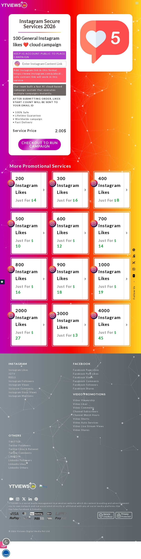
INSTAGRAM (18, 363)
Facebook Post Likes (86, 373)
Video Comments (83, 407)
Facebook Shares (83, 388)
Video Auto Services (85, 422)
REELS (12, 377)
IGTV (12, 373)
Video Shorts (81, 418)
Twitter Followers (20, 445)
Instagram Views (19, 384)
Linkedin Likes (17, 464)
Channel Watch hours (86, 415)
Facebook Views (83, 377)
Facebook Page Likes (86, 370)
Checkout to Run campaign (39, 144)
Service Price (25, 130)
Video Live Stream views (88, 426)
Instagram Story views (23, 392)
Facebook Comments (86, 381)
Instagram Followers (21, 381)
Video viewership (84, 400)
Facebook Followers (85, 384)
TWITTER (15, 441)
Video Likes (80, 404)
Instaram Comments (21, 388)
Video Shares (81, 430)
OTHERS (15, 435)
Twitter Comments (20, 452)
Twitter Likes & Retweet (24, 449)
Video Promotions (89, 394)
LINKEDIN (14, 456)
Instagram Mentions (21, 396)
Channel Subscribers (85, 411)
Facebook (81, 363)
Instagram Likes (18, 370)
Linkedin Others (18, 467)
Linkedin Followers (20, 460)
